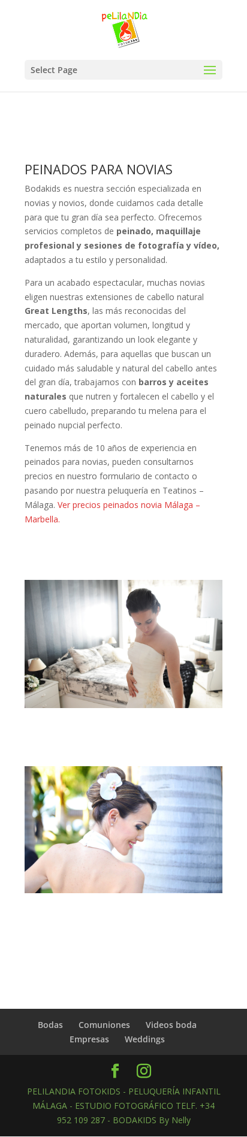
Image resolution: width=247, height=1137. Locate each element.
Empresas (89, 1039)
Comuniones (104, 1024)
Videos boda (171, 1024)
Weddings (145, 1039)
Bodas (50, 1024)
